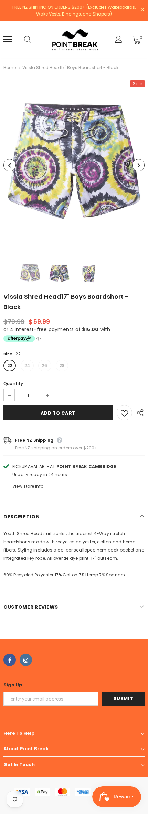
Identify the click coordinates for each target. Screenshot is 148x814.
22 (9, 365)
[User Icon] (118, 39)
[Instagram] (26, 660)
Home (9, 67)
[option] (74, 165)
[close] (142, 10)
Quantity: (13, 383)
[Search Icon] (34, 39)
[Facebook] (9, 660)
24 (27, 365)
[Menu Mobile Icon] (7, 39)
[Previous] (9, 165)
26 (44, 365)
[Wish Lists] (124, 412)
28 (62, 365)
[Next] (138, 165)
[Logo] (75, 39)
